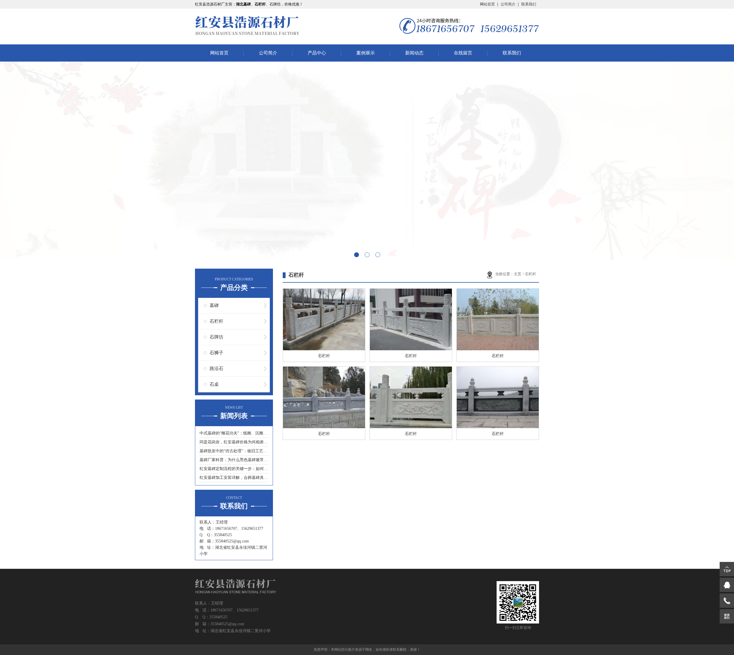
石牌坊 (216, 337)
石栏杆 (216, 321)
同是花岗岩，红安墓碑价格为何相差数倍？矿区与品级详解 (234, 442)
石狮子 (216, 352)
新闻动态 (414, 52)
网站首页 (487, 4)
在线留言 (463, 52)
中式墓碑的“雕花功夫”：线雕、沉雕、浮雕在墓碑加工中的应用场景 (234, 433)
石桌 (214, 384)
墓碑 (214, 305)
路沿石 (216, 368)
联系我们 (528, 4)
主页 (518, 274)
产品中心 (317, 52)
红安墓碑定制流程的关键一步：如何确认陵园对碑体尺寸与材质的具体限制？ (234, 469)
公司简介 (508, 4)
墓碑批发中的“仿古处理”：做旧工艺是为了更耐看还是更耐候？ (234, 451)
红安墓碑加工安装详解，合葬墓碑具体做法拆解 (234, 477)
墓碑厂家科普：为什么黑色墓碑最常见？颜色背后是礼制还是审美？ (234, 460)
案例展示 (365, 52)
